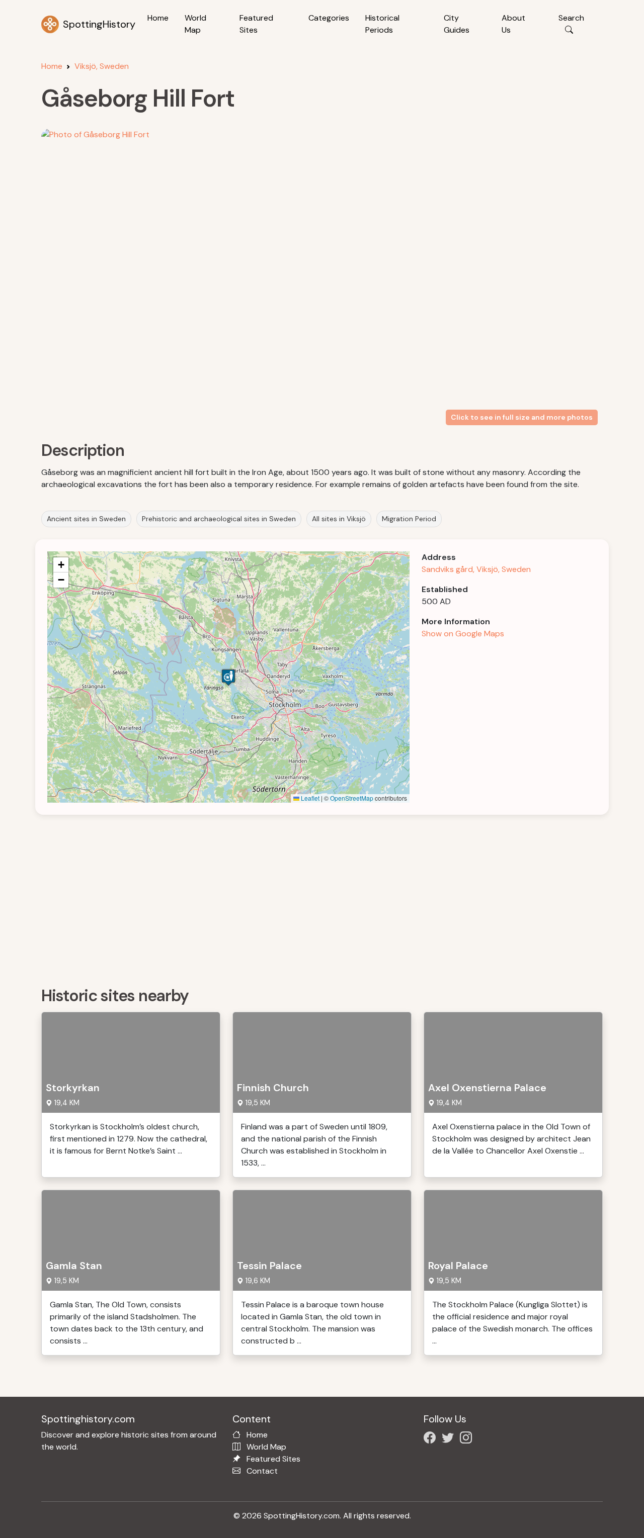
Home (158, 18)
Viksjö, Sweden (101, 66)
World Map (195, 24)
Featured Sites (256, 24)
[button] (228, 677)
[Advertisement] (328, 897)
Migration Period (409, 518)
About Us (513, 24)
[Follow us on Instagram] (468, 1439)
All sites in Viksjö (339, 518)
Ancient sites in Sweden (86, 518)
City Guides (456, 24)
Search (571, 18)
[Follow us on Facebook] (432, 1439)
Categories (328, 18)
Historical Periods (382, 24)
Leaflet (309, 798)
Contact (262, 1471)
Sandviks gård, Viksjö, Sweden (476, 569)
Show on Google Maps (463, 633)
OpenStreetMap (351, 798)
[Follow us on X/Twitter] (450, 1439)
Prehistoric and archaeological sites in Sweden (219, 518)
